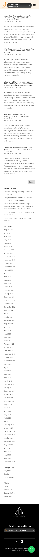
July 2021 (7, 408)
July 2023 (7, 327)
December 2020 (9, 431)
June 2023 (7, 330)
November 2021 (9, 394)
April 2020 (7, 458)
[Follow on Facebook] (17, 541)
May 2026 (7, 240)
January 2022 (8, 388)
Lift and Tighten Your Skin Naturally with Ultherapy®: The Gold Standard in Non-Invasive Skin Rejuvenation (18, 84)
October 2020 (9, 438)
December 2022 (9, 351)
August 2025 (8, 270)
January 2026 (8, 253)
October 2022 (9, 357)
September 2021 (9, 401)
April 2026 (7, 243)
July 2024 (7, 314)
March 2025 (8, 287)
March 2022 (8, 381)
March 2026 (8, 246)
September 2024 (9, 307)
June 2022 (7, 371)
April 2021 (7, 418)
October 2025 (9, 263)
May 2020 (7, 455)
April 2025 (7, 283)
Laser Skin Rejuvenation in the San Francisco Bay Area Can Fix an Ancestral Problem (18, 18)
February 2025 (9, 290)
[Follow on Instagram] (22, 541)
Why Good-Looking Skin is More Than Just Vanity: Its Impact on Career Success (19, 51)
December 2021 (9, 391)
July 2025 (7, 273)
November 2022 (9, 354)
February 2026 (9, 250)
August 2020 (8, 445)
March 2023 (8, 341)
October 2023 (9, 317)
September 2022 (9, 361)
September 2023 (9, 320)
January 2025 (8, 293)
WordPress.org (9, 496)
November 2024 (9, 300)
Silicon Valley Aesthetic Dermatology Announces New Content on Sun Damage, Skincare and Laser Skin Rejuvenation (19, 206)
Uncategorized (9, 477)
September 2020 (9, 441)
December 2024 (9, 297)
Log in (6, 486)
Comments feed (9, 493)
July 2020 (7, 448)
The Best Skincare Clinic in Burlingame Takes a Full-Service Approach (17, 116)
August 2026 (8, 230)
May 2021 (7, 415)
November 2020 (9, 435)
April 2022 (7, 378)
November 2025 (9, 260)
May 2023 (7, 334)
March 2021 (8, 421)
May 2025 (7, 280)
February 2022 (9, 384)
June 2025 (7, 277)
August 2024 (8, 310)
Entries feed (8, 490)
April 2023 (7, 337)
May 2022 (7, 374)
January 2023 (8, 347)
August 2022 (8, 364)
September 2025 (9, 267)
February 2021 (9, 425)
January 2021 (8, 428)
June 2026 (7, 236)
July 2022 (7, 367)
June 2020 (7, 452)
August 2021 (8, 404)
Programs (7, 471)
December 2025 (9, 256)
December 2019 (9, 462)
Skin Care (18, 22)
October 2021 (9, 398)
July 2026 (7, 233)
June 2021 (7, 411)
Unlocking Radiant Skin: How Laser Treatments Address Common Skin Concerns (18, 149)
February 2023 (9, 344)
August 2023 (8, 324)
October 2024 (9, 304)
